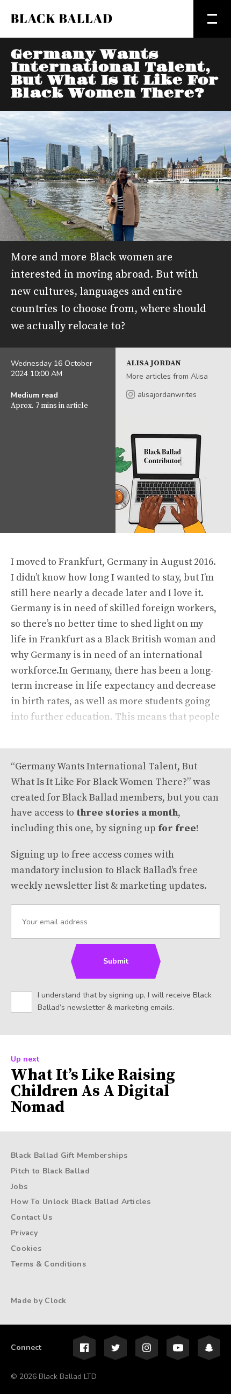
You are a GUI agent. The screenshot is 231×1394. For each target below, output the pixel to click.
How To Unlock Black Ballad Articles (80, 1202)
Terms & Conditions (48, 1264)
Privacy (24, 1233)
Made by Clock (39, 1301)
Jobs (19, 1186)
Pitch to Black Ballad (50, 1171)
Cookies (26, 1248)
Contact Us (31, 1217)
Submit (115, 961)
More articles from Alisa (167, 376)
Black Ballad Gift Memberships (69, 1155)
